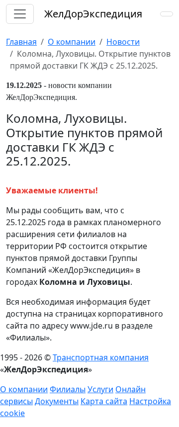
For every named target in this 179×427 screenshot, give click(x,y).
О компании (24, 389)
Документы (57, 401)
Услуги (100, 389)
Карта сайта (104, 401)
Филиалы (68, 389)
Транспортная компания (101, 357)
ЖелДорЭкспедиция (93, 13)
